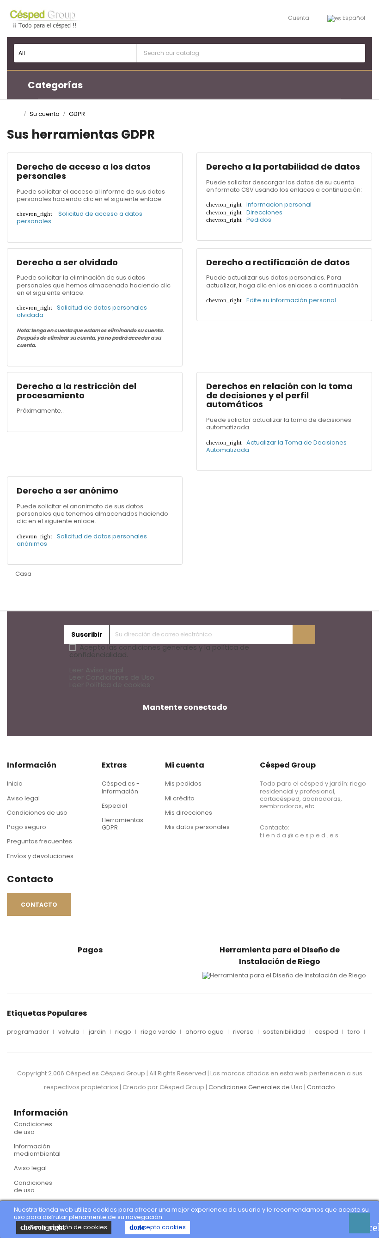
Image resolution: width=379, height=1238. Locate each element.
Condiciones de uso (37, 812)
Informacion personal (279, 204)
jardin (97, 1032)
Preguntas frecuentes (39, 841)
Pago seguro (26, 827)
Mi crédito (180, 798)
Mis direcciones (188, 812)
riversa (243, 1032)
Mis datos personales (197, 827)
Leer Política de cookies (109, 684)
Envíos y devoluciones (40, 856)
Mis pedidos (183, 783)
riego (123, 1032)
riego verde (158, 1032)
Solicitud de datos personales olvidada (82, 311)
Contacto (321, 1087)
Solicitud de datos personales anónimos (82, 540)
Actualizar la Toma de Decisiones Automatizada (276, 446)
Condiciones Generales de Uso (255, 1087)
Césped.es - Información (121, 787)
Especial (114, 805)
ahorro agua (204, 1032)
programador (28, 1032)
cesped (326, 1032)
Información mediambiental (37, 1150)
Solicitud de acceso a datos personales (79, 217)
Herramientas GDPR (122, 824)
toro (354, 1032)
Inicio (15, 783)
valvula (68, 1032)
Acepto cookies (157, 1227)
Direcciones (264, 212)
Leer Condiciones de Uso (111, 677)
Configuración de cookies (63, 1227)
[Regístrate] (304, 634)
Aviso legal (23, 798)
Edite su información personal (291, 300)
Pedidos (258, 219)
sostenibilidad (284, 1032)
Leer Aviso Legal (96, 670)
